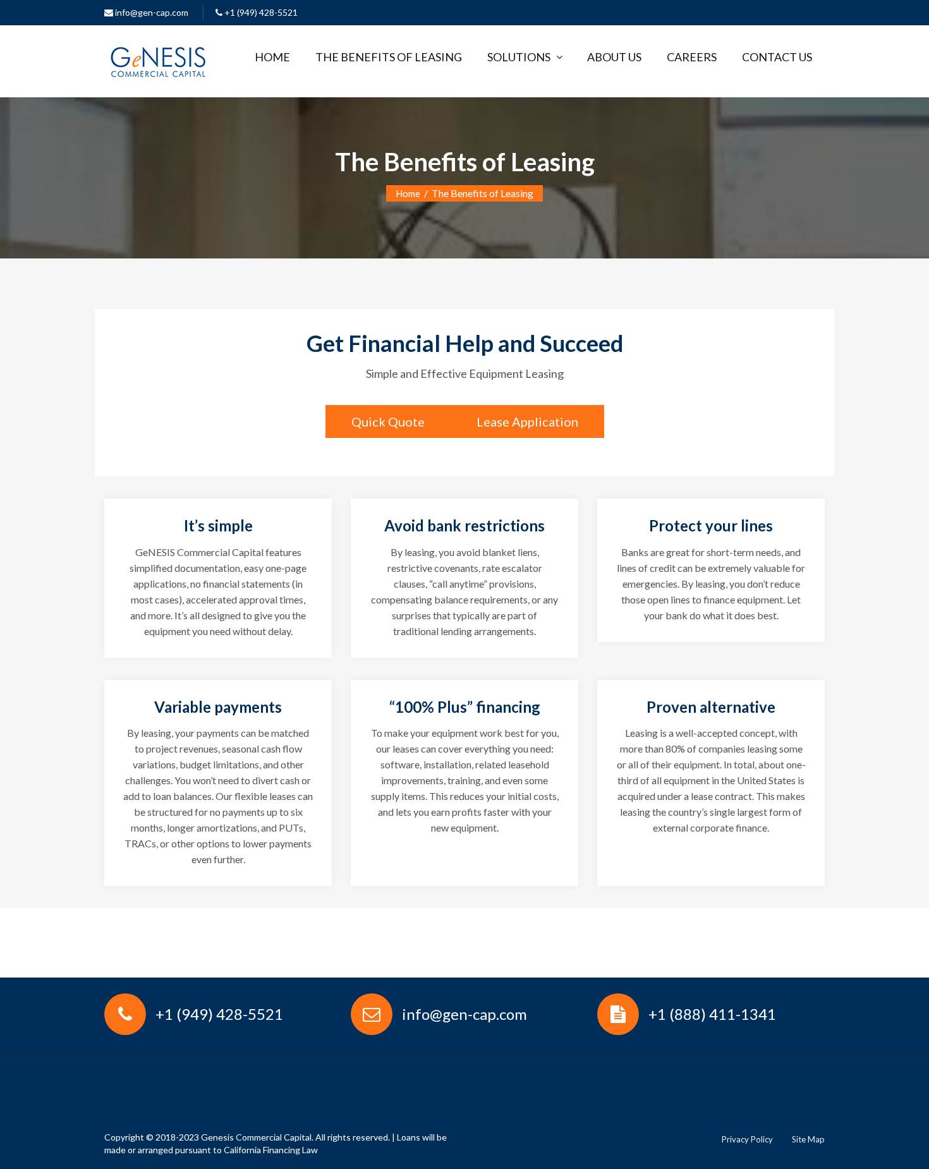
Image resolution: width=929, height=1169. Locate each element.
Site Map (808, 1139)
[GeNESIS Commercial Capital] (158, 58)
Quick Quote (388, 421)
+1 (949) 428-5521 (260, 12)
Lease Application (527, 421)
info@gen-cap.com (150, 12)
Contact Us (777, 57)
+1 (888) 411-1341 (712, 1014)
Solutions (518, 57)
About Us (614, 57)
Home (272, 57)
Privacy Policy (747, 1139)
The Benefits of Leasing (388, 57)
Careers (692, 57)
